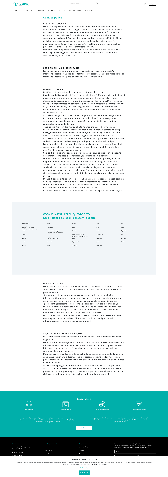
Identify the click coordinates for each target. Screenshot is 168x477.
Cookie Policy (84, 468)
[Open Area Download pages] (81, 10)
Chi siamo (49, 450)
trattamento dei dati (132, 456)
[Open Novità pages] (65, 10)
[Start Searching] (97, 3)
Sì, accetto (85, 472)
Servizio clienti (83, 447)
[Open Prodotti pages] (21, 10)
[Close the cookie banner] (166, 457)
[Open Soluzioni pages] (33, 10)
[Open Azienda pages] (55, 10)
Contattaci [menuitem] (89, 10)
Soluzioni (48, 447)
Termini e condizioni (85, 454)
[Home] (21, 4)
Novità (48, 454)
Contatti (81, 450)
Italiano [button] (152, 4)
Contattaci (84, 428)
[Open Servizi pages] (44, 10)
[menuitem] (17, 10)
